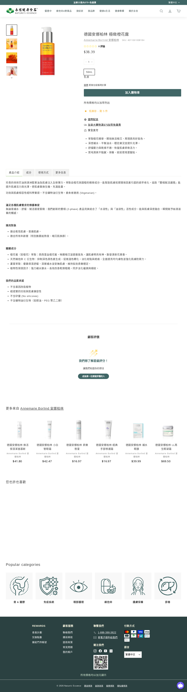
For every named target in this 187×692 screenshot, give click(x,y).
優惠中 (48, 11)
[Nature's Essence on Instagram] (95, 650)
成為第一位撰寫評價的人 (93, 376)
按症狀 (79, 11)
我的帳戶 (68, 652)
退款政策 (68, 642)
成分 (28, 172)
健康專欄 (119, 11)
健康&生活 (104, 11)
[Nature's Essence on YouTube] (105, 650)
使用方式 (43, 172)
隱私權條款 (122, 686)
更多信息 (61, 172)
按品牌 (91, 11)
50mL (89, 72)
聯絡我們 (68, 632)
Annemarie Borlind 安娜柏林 (101, 40)
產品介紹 (14, 172)
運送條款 (68, 637)
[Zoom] (47, 51)
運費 (86, 85)
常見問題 (68, 647)
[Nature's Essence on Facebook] (100, 650)
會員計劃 (37, 632)
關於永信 (133, 11)
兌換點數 (37, 637)
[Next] (12, 77)
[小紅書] (111, 651)
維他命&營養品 (64, 11)
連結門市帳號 (39, 642)
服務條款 (110, 686)
